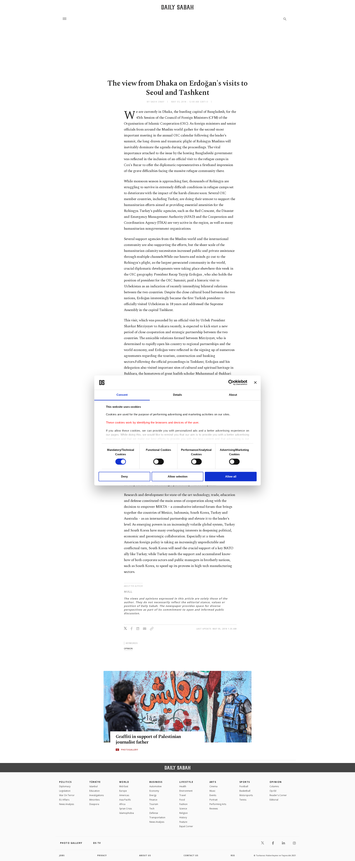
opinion (128, 648)
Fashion (183, 804)
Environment (185, 790)
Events (212, 795)
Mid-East (123, 786)
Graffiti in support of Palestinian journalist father (148, 739)
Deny (124, 476)
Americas (124, 795)
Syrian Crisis (125, 808)
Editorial (274, 799)
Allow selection (177, 476)
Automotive (155, 786)
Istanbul (93, 786)
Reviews (213, 808)
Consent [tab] (122, 394)
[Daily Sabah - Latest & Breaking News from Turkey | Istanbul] (177, 7)
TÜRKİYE (95, 782)
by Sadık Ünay (155, 101)
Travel (182, 795)
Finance (153, 799)
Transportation (157, 817)
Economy (154, 790)
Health (182, 786)
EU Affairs (64, 799)
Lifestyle (186, 782)
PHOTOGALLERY (129, 749)
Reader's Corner (278, 795)
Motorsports (246, 795)
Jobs (62, 855)
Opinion (276, 782)
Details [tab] (177, 394)
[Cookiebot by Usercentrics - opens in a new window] (231, 382)
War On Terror (67, 795)
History (183, 817)
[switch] (158, 462)
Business (156, 782)
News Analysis (66, 804)
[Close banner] (255, 382)
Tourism (153, 804)
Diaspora (94, 804)
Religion (183, 813)
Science (183, 808)
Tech (151, 808)
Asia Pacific (125, 799)
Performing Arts (217, 804)
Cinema (213, 786)
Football (243, 786)
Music (212, 790)
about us (145, 855)
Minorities (94, 799)
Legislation (64, 790)
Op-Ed (273, 790)
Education (94, 790)
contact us (191, 855)
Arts (212, 782)
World (124, 782)
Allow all (230, 476)
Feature (183, 821)
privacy (102, 855)
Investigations (96, 795)
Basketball (244, 790)
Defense (153, 813)
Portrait (213, 799)
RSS (233, 855)
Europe (123, 790)
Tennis (242, 799)
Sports (244, 782)
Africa (122, 804)
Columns (274, 786)
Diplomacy (64, 786)
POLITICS (65, 782)
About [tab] (233, 394)
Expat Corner (186, 826)
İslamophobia (126, 813)
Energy (152, 795)
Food (182, 799)
